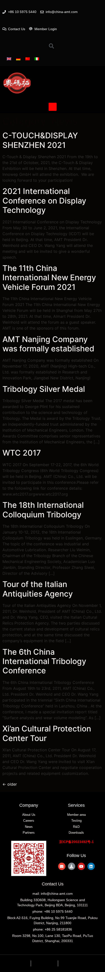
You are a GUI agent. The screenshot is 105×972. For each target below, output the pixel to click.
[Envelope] (61, 866)
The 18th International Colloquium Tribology (43, 509)
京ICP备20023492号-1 (76, 842)
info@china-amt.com (57, 893)
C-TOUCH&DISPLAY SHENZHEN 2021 (40, 140)
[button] (53, 107)
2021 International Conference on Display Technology (44, 200)
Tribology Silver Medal (43, 389)
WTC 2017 (21, 453)
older (9, 784)
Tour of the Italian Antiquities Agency (37, 588)
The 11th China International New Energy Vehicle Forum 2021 (49, 277)
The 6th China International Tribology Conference (44, 661)
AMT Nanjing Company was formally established (48, 343)
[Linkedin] (91, 866)
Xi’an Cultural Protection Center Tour (46, 733)
